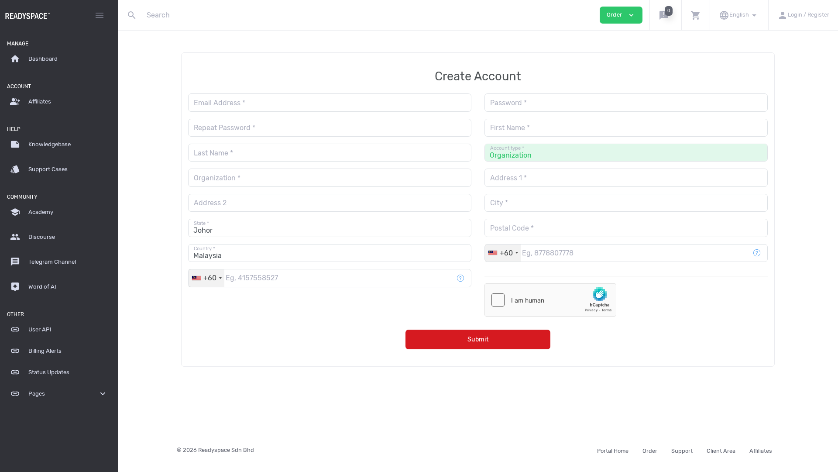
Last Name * (213, 153)
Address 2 (210, 203)
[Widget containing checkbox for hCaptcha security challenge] (550, 300)
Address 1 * (508, 178)
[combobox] (503, 253)
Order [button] (621, 15)
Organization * (217, 178)
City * (499, 203)
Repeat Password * (224, 128)
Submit (478, 339)
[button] (665, 15)
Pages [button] (59, 394)
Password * (508, 103)
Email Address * (219, 103)
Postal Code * (512, 228)
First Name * (510, 128)
